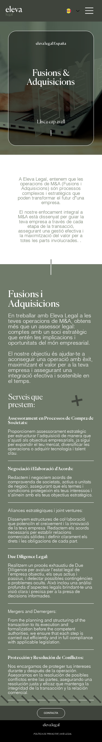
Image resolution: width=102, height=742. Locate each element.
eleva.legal (51, 724)
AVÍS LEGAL (66, 733)
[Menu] (89, 10)
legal (9, 14)
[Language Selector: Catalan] (71, 11)
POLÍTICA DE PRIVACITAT (45, 733)
